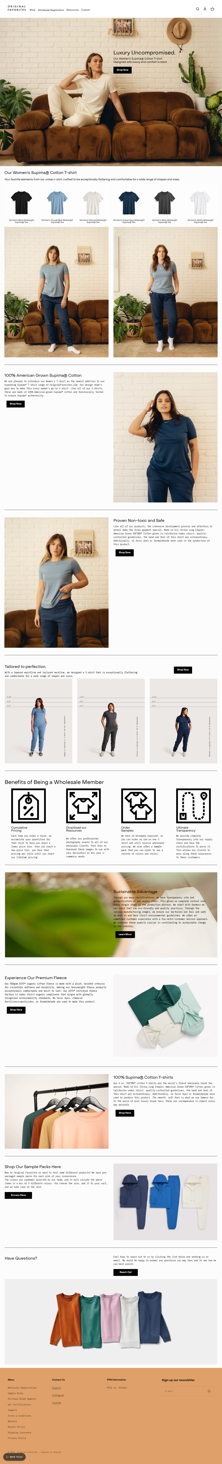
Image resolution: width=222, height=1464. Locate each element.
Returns (12, 1421)
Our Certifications (19, 1404)
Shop (32, 10)
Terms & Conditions (19, 1415)
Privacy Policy (17, 1438)
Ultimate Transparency (186, 829)
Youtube (56, 1402)
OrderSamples (127, 829)
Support (12, 1410)
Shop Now (122, 70)
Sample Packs (15, 1393)
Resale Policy (16, 1427)
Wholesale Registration (51, 10)
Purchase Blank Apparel (22, 1399)
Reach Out (126, 1272)
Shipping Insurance (19, 1432)
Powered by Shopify (51, 1452)
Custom (85, 10)
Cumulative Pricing (19, 829)
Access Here (18, 1195)
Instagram (58, 1395)
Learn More (125, 934)
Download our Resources (76, 829)
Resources (72, 10)
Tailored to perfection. (25, 667)
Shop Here (16, 1010)
